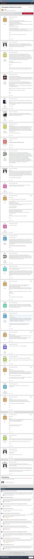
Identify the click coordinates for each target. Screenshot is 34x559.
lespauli (4, 235)
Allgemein (9, 501)
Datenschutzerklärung (16, 552)
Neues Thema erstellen (17, 13)
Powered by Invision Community (17, 554)
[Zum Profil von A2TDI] (5, 77)
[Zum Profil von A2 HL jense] (3, 548)
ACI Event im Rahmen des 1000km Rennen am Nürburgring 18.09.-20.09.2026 (15, 503)
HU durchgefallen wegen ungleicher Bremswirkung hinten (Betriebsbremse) (15, 519)
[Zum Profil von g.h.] (5, 186)
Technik (9, 529)
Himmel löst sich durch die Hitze (8, 497)
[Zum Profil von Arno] (5, 269)
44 (5, 391)
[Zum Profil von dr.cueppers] (5, 115)
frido (5, 98)
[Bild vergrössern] (19, 286)
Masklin (4, 344)
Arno (5, 266)
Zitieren (12, 38)
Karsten (4, 356)
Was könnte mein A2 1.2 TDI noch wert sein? (10, 490)
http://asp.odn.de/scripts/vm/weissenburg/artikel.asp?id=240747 (17, 245)
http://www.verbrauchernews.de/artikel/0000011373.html (16, 142)
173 (5, 59)
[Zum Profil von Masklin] (5, 347)
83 (5, 24)
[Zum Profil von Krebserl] (3, 516)
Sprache (10, 552)
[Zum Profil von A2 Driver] (5, 142)
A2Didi (5, 302)
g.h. (4, 183)
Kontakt (21, 552)
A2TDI (5, 74)
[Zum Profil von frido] (5, 102)
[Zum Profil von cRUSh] (5, 387)
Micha (5, 52)
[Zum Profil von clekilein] (3, 541)
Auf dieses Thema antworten (28, 13)
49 (5, 273)
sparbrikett (5, 123)
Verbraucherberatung (13, 10)
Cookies (23, 552)
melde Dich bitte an (29, 478)
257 (5, 158)
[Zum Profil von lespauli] (5, 239)
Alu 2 (5, 150)
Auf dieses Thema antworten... (10, 482)
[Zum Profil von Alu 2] (5, 154)
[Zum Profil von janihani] (3, 501)
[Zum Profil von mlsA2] (3, 495)
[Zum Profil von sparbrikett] (5, 127)
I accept (31, 557)
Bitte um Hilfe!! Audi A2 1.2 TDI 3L (8, 544)
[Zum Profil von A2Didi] (5, 306)
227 (5, 190)
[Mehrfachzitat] (9, 38)
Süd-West (9, 506)
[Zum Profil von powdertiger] (3, 529)
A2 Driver (5, 138)
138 (5, 363)
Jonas (6, 9)
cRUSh (5, 383)
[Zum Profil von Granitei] (3, 506)
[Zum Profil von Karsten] (5, 359)
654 (5, 320)
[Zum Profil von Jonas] (2, 10)
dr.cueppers (5, 111)
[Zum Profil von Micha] (5, 55)
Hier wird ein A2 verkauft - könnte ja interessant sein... (11, 513)
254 (5, 131)
